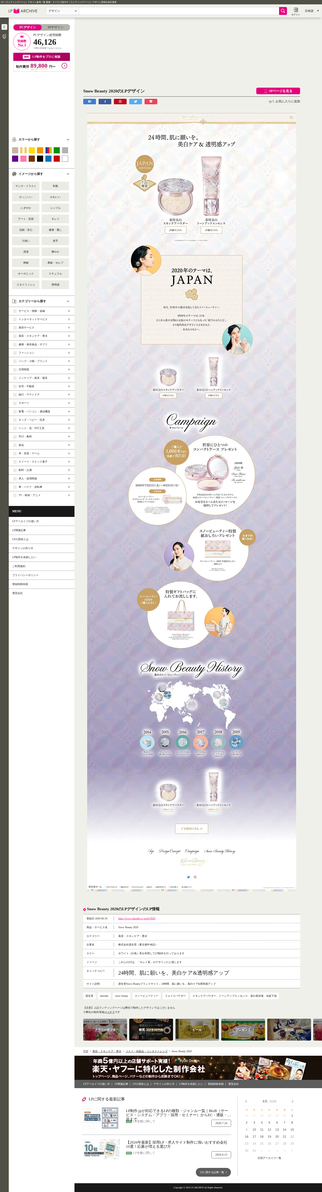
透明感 (55, 284)
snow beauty (121, 995)
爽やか (55, 251)
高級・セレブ (55, 262)
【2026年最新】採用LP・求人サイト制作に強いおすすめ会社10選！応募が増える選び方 (176, 1144)
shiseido (104, 995)
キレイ (55, 218)
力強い (26, 240)
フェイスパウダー (175, 995)
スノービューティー (146, 995)
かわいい (55, 197)
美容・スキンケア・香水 (106, 1051)
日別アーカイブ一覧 (269, 1158)
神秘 (25, 262)
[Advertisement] (41, 102)
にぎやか (26, 207)
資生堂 (89, 995)
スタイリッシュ (26, 284)
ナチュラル (55, 273)
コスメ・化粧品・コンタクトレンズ (147, 1051)
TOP (85, 1051)
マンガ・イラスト (25, 186)
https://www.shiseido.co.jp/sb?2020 (136, 918)
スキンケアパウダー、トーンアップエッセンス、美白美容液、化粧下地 (235, 995)
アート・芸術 (26, 218)
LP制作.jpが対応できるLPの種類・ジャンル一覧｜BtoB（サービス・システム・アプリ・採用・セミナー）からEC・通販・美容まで (178, 1113)
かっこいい (25, 197)
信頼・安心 (25, 229)
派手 (55, 240)
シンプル (55, 207)
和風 (55, 186)
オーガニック (26, 273)
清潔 (25, 251)
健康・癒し (55, 229)
